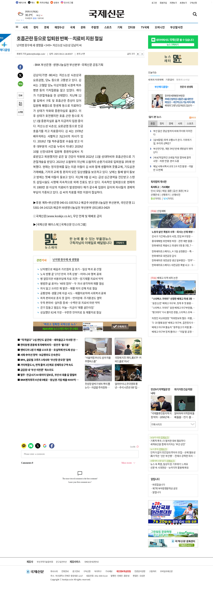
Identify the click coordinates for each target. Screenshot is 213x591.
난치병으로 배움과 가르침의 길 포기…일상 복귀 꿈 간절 (71, 269)
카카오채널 (44, 2)
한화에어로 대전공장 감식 (164, 255)
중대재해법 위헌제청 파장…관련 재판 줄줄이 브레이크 (177, 241)
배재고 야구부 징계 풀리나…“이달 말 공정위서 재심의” (178, 331)
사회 (25, 27)
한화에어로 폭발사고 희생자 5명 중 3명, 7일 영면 (175, 245)
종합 (153, 123)
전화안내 (65, 571)
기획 (119, 27)
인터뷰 (131, 27)
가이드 (156, 198)
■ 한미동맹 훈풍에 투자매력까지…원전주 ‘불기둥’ (43, 344)
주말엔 (95, 27)
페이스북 (22, 2)
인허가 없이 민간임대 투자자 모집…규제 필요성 (173, 452)
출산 (175, 190)
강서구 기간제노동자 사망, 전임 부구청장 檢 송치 (175, 236)
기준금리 (170, 79)
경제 (46, 27)
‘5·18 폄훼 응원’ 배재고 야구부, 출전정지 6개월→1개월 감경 (181, 322)
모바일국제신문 (166, 571)
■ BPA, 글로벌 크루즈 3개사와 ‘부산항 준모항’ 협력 (44, 359)
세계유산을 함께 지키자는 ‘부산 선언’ (168, 444)
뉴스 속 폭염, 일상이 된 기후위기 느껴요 (169, 464)
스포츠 (108, 27)
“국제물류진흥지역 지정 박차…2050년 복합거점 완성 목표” (161, 416)
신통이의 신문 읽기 (162, 460)
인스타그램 (68, 2)
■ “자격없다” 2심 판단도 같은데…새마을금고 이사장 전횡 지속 (50, 339)
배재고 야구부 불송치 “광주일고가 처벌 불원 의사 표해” (178, 327)
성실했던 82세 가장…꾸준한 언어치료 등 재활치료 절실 (70, 312)
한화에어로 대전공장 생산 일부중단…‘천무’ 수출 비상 (177, 260)
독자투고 (98, 571)
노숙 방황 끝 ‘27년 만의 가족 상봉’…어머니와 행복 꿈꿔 (70, 274)
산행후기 (165, 194)
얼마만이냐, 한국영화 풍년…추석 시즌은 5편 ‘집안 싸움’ (127, 387)
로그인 (154, 2)
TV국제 (145, 27)
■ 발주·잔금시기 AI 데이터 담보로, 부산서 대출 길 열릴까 (47, 374)
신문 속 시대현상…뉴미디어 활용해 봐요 (169, 467)
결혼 (170, 190)
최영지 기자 (21, 53)
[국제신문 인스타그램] (73, 224)
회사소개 (54, 571)
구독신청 (193, 2)
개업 (164, 190)
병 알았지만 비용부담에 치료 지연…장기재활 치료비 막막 (71, 279)
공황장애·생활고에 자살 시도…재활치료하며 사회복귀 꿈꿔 (73, 293)
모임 (158, 190)
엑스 (33, 2)
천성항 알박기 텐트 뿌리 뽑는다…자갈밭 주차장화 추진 (97, 387)
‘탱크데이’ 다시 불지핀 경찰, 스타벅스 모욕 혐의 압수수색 (179, 312)
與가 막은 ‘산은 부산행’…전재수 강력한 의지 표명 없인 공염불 (179, 455)
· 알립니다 (156, 492)
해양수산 (59, 27)
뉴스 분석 (158, 449)
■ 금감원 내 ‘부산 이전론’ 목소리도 (35, 369)
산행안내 (155, 194)
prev (150, 512)
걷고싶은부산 (61, 561)
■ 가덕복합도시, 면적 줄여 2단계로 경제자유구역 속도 (45, 364)
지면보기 (173, 2)
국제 (72, 27)
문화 (83, 27)
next (196, 512)
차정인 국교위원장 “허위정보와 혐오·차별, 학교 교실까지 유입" (182, 318)
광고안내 (76, 571)
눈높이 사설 (159, 437)
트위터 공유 (20, 76)
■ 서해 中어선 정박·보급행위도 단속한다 (38, 354)
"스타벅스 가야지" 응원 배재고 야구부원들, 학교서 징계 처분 (180, 307)
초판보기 (183, 2)
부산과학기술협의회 (45, 561)
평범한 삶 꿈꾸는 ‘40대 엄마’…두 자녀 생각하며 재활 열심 (72, 283)
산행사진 (176, 194)
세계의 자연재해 (155, 79)
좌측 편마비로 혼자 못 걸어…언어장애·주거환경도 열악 (71, 298)
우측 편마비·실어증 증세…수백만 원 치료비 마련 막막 (70, 303)
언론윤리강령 (139, 571)
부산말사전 (176, 27)
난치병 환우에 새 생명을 (66, 259)
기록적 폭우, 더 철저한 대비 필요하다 (167, 440)
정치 (35, 27)
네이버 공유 (20, 84)
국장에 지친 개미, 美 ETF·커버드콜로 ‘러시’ (128, 359)
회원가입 (163, 2)
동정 (181, 190)
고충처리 (152, 571)
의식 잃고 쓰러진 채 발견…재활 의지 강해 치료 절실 (68, 288)
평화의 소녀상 (183, 79)
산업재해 (158, 211)
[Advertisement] (110, 131)
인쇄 (20, 96)
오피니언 (160, 27)
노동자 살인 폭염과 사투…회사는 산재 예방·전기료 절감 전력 (181, 231)
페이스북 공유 (20, 67)
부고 (186, 190)
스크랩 (20, 112)
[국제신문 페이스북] (48, 224)
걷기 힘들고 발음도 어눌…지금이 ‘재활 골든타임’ (67, 307)
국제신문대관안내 (91, 561)
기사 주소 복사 (20, 104)
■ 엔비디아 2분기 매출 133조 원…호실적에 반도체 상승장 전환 (50, 349)
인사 (153, 190)
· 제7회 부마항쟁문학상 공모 (164, 488)
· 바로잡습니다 (158, 484)
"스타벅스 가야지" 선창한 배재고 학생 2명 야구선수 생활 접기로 (182, 298)
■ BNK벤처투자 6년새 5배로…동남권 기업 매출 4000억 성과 (49, 379)
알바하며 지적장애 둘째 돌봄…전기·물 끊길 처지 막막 (184, 416)
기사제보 (108, 571)
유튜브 (56, 2)
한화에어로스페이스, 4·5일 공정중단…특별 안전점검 (177, 251)
